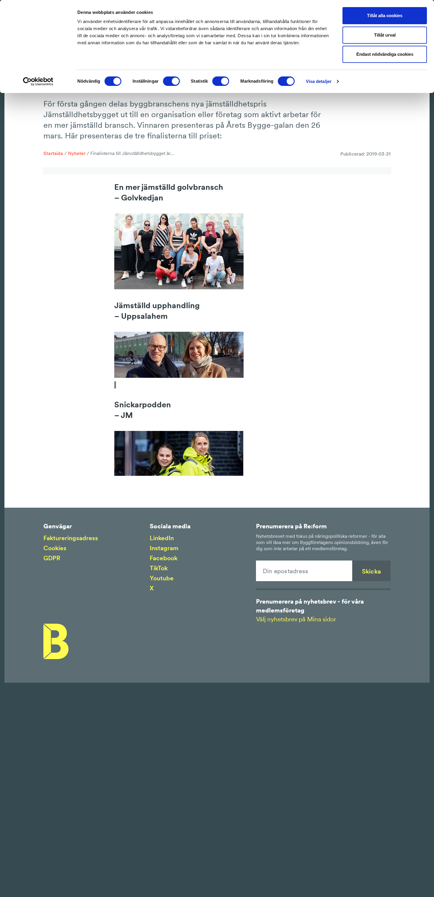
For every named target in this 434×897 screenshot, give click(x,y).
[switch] (171, 81)
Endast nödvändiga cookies (384, 54)
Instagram (164, 548)
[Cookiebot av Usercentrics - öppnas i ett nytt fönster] (38, 81)
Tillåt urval (385, 34)
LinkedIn (162, 538)
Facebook (163, 558)
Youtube (162, 578)
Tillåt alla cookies (384, 15)
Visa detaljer (319, 81)
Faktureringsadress (70, 538)
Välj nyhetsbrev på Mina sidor (296, 619)
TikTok (159, 568)
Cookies (54, 548)
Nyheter (77, 153)
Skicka (371, 571)
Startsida (53, 153)
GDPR (51, 558)
